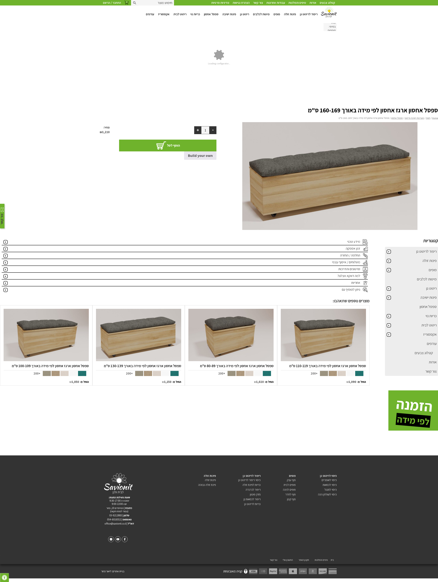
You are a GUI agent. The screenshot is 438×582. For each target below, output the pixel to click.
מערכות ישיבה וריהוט (414, 118)
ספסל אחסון (211, 14)
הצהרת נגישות (241, 3)
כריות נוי (195, 14)
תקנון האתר (304, 560)
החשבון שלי (288, 560)
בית (332, 560)
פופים (277, 14)
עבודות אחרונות (275, 3)
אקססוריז (164, 14)
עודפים (150, 14)
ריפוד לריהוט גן (309, 14)
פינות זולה (290, 14)
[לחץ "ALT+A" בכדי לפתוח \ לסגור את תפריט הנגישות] (4, 577)
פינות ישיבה (229, 14)
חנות (428, 118)
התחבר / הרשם (112, 3)
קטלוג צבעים (327, 3)
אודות (313, 3)
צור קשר (258, 3)
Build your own (200, 155)
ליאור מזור (106, 571)
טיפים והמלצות (297, 3)
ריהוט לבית (179, 14)
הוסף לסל (173, 145)
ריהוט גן (244, 14)
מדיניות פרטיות (220, 3)
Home (435, 118)
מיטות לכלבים (261, 14)
